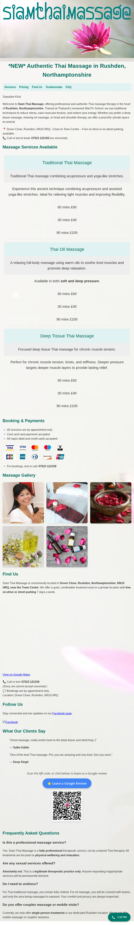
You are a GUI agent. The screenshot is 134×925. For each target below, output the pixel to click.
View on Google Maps (16, 674)
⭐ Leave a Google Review (66, 783)
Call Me (122, 917)
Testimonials (54, 87)
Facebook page (62, 713)
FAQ (68, 87)
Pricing (24, 87)
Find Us (37, 87)
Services (10, 87)
